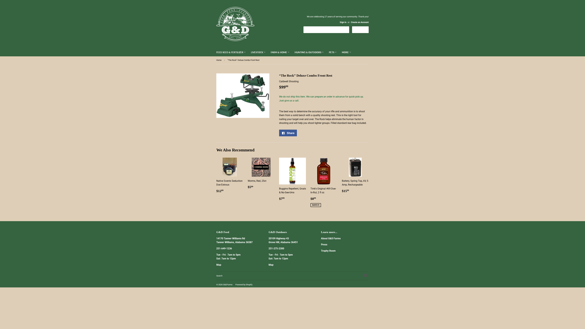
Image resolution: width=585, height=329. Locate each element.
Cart (363, 29)
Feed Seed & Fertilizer (230, 52)
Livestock (257, 52)
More (345, 52)
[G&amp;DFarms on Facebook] (365, 275)
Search (219, 276)
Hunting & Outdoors (308, 52)
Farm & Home (279, 52)
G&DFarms (227, 284)
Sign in (343, 22)
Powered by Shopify (243, 284)
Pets (332, 52)
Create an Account (360, 22)
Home (219, 60)
